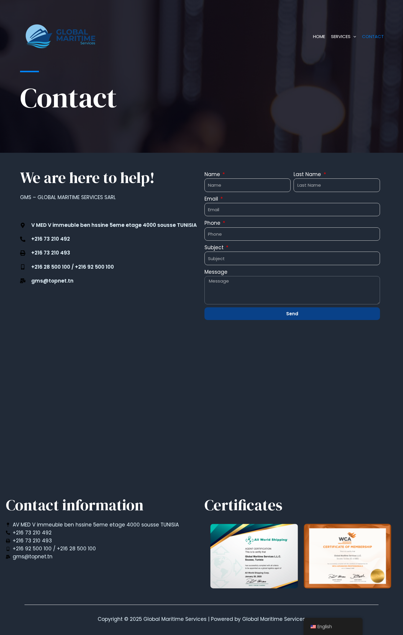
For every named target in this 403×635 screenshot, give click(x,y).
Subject (214, 247)
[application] (353, 36)
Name (213, 174)
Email (211, 198)
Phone (213, 223)
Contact (373, 36)
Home (319, 36)
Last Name (308, 174)
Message (215, 271)
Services (340, 36)
